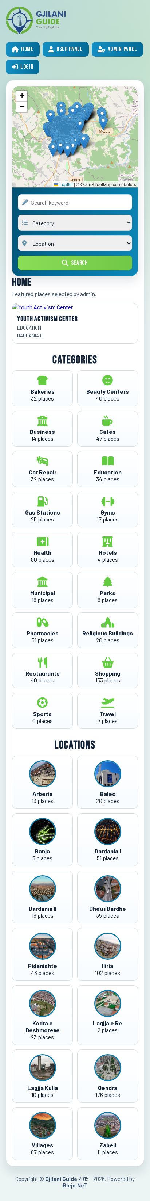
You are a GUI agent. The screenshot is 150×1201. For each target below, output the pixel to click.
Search (79, 263)
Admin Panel (122, 49)
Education (29, 328)
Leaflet (65, 184)
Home (27, 49)
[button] (67, 150)
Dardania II (29, 336)
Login (26, 66)
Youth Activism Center (47, 319)
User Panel (69, 49)
